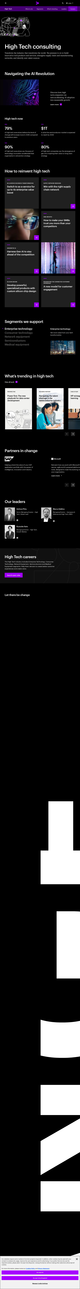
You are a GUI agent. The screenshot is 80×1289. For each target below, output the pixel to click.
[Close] (77, 1259)
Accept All (40, 1272)
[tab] (22, 328)
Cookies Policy (30, 1268)
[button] (14, 575)
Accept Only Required (40, 1278)
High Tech (8, 9)
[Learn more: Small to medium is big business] (58, 242)
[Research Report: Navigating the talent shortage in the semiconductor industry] (50, 408)
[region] (40, 1272)
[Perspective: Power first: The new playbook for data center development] (18, 408)
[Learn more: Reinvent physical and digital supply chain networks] (58, 193)
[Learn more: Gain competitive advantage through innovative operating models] (22, 208)
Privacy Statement (43, 1268)
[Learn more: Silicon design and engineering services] (22, 291)
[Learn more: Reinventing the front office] (58, 291)
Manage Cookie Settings (40, 1283)
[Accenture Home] (37, 3)
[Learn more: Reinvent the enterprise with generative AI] (22, 258)
